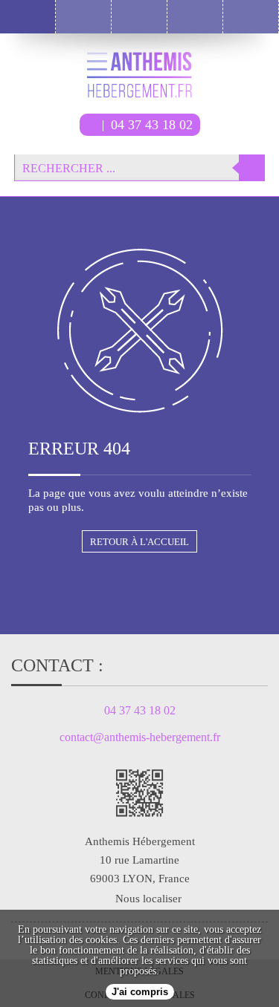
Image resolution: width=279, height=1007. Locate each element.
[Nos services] (139, 16)
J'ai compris (140, 991)
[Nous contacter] (251, 16)
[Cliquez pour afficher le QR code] (140, 793)
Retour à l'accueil (139, 541)
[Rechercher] (252, 167)
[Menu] (28, 16)
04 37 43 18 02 (152, 124)
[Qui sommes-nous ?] (195, 16)
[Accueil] (84, 16)
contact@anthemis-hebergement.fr (140, 737)
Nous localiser (148, 899)
